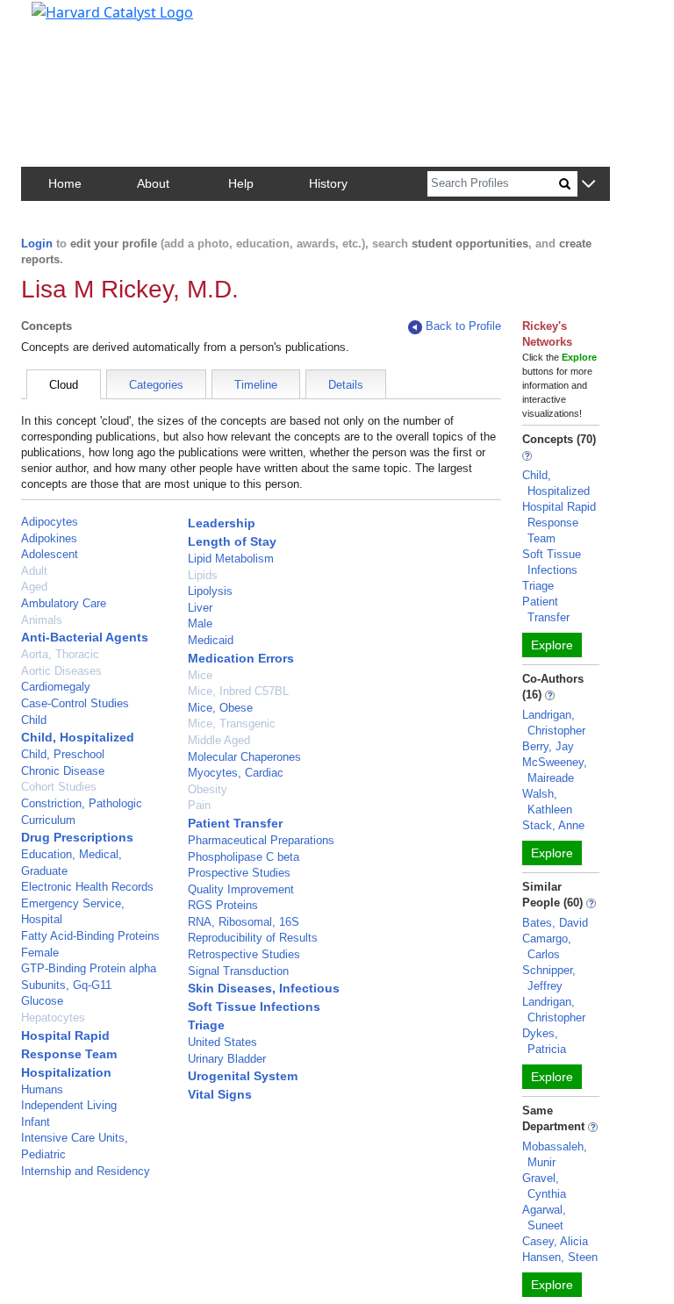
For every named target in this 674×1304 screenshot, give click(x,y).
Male (200, 623)
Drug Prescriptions (77, 837)
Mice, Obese (220, 707)
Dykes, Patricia (544, 1041)
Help (241, 183)
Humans (42, 1089)
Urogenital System (243, 1076)
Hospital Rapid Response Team (559, 522)
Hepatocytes (53, 1017)
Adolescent (49, 554)
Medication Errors (241, 658)
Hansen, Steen (560, 1257)
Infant (35, 1121)
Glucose (42, 1000)
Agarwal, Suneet (544, 1217)
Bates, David (555, 922)
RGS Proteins (223, 905)
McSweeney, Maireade (554, 770)
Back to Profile (463, 326)
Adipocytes (49, 521)
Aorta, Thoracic (60, 654)
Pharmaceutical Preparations (261, 840)
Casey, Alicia (555, 1241)
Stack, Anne (553, 825)
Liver (200, 607)
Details (345, 384)
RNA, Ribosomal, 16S (243, 921)
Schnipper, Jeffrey (549, 978)
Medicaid (210, 640)
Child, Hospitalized (77, 737)
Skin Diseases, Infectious (264, 988)
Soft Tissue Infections (254, 1006)
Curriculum (48, 820)
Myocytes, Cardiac (235, 772)
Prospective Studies (239, 872)
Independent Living (69, 1105)
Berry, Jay (548, 746)
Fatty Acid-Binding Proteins (90, 935)
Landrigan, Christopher (553, 722)
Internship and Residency (85, 1171)
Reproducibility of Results (253, 937)
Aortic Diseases (61, 670)
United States (222, 1042)
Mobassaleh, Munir (554, 1154)
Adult (34, 570)
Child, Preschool (62, 754)
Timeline (255, 384)
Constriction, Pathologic (81, 803)
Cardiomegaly (55, 686)
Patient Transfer (235, 823)
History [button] (328, 183)
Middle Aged (219, 740)
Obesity (207, 789)
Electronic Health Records (87, 886)
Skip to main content (73, 21)
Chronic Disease (62, 770)
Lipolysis (210, 591)
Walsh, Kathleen (547, 801)
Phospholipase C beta (243, 856)
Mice (200, 675)
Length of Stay (232, 541)
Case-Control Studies (75, 703)
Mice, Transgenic (232, 723)
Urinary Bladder (227, 1058)
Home (65, 183)
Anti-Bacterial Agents (84, 637)
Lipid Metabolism (231, 558)
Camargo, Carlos (546, 946)
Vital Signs (220, 1094)
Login (37, 243)
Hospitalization (66, 1072)
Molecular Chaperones (244, 756)
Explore (552, 645)
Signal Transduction (238, 971)
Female (40, 952)
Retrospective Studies (244, 954)
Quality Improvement (241, 889)
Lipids (203, 575)
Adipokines (49, 538)
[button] (588, 184)
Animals (41, 620)
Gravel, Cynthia (544, 1185)
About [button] (153, 183)
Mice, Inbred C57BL (238, 691)
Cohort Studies (59, 786)
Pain (199, 805)
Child (34, 720)
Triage (206, 1025)
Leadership (221, 523)
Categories (156, 384)
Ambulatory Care (63, 603)
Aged (34, 586)
